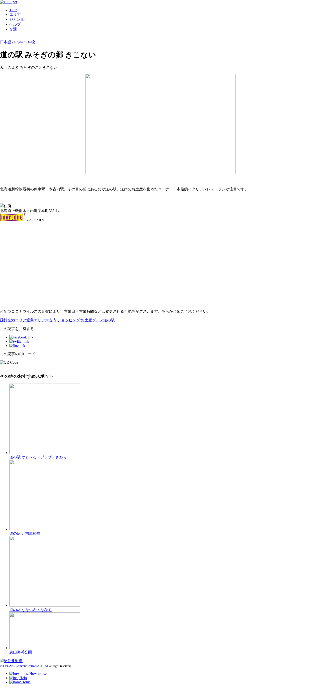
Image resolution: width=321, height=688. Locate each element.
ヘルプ (15, 24)
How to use (38, 674)
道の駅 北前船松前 (24, 533)
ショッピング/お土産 (74, 320)
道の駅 (109, 320)
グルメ (97, 320)
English (19, 42)
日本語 (5, 42)
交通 (15, 29)
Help (23, 678)
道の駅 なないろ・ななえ (30, 610)
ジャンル (16, 19)
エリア (15, 14)
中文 (32, 42)
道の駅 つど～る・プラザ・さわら (38, 457)
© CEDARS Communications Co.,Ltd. (24, 666)
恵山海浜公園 (20, 652)
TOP (13, 10)
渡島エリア (35, 320)
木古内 (50, 320)
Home (26, 682)
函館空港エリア (13, 320)
